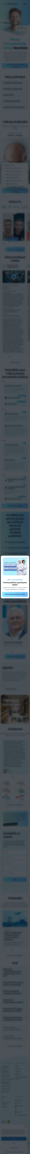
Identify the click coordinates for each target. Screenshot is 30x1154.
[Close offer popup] (26, 558)
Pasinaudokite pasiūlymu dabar (15, 594)
